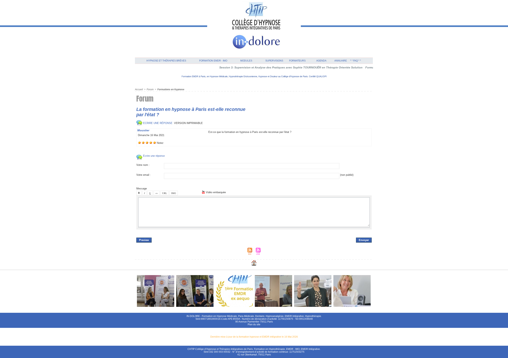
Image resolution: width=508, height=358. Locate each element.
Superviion (274, 60)
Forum (150, 89)
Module (246, 60)
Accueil (139, 89)
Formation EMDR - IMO (213, 60)
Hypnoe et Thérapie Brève (166, 60)
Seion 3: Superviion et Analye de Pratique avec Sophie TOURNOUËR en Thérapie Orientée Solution (279, 67)
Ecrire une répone (157, 123)
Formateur (297, 60)
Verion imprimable (188, 123)
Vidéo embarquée (215, 192)
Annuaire (340, 60)
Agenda (321, 60)
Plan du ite (254, 324)
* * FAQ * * (355, 60)
